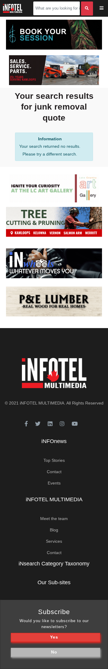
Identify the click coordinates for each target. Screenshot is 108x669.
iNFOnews (54, 441)
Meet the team (54, 518)
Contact (54, 471)
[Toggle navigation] (105, 8)
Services (54, 541)
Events (54, 483)
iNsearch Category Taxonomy (54, 564)
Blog (54, 529)
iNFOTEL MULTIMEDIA (42, 403)
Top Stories (54, 460)
